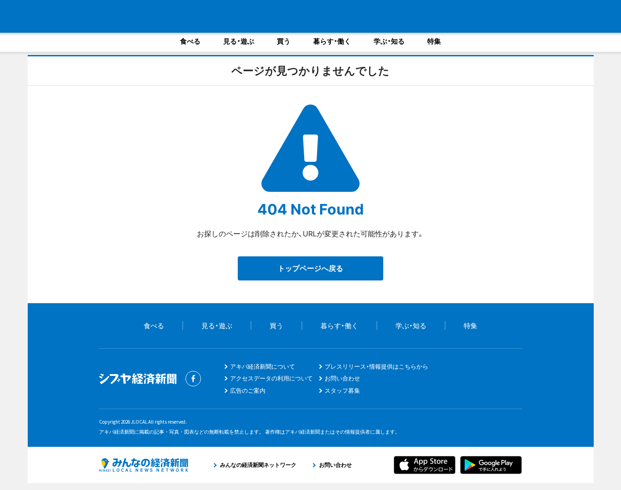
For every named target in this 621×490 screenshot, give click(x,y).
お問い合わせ (342, 378)
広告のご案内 (247, 390)
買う (283, 41)
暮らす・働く (332, 41)
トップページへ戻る (310, 268)
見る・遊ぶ (238, 41)
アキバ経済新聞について (262, 366)
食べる (190, 41)
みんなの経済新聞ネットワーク (143, 465)
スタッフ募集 (342, 390)
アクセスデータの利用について (271, 378)
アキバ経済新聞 (88, 16)
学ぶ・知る (389, 41)
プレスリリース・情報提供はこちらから (376, 366)
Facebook (193, 378)
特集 (434, 41)
